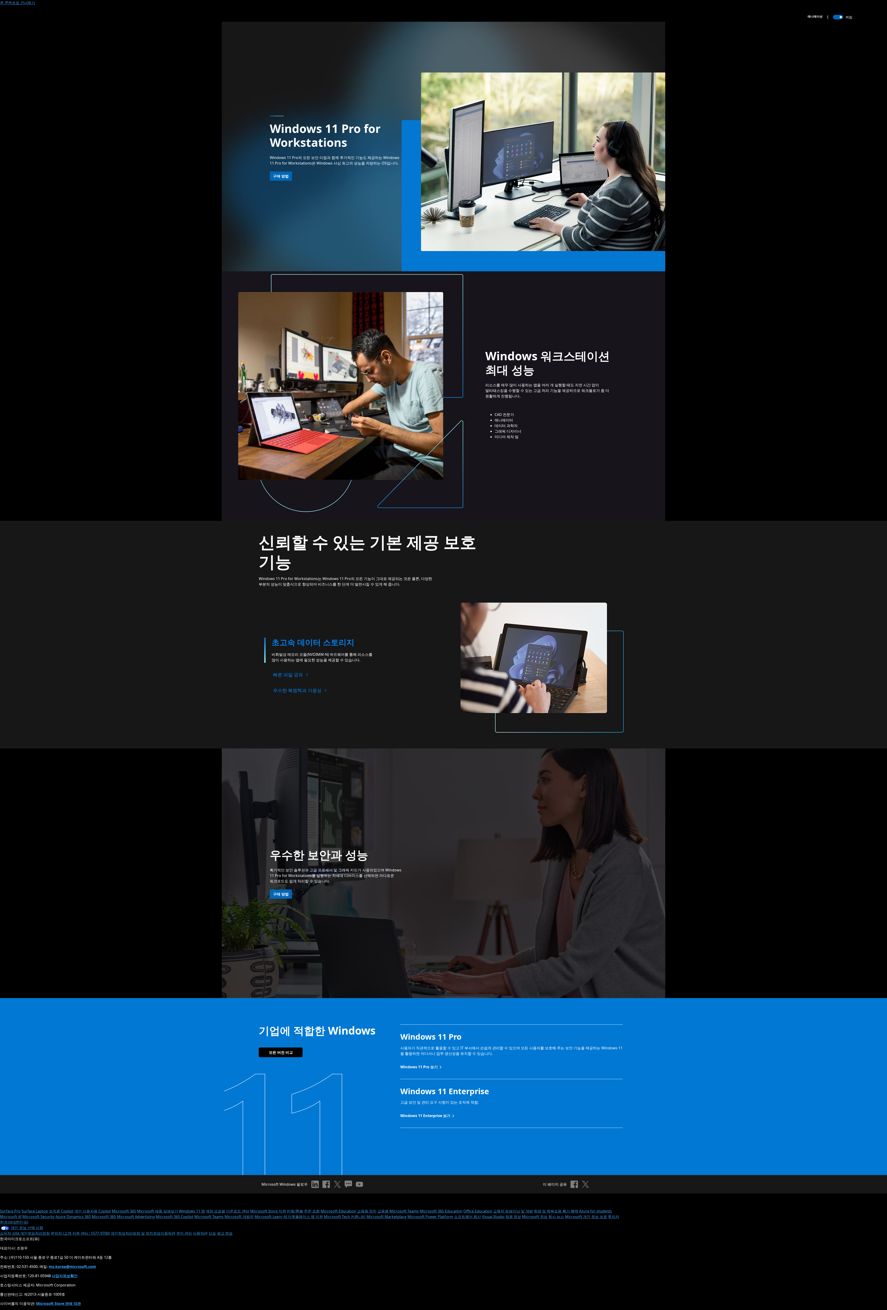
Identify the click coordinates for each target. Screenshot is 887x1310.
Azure (60, 1216)
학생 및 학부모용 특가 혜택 (556, 1211)
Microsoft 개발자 (239, 1216)
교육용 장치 (367, 1211)
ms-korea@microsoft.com (72, 1266)
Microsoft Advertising (136, 1216)
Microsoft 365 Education (441, 1211)
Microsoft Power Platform (430, 1216)
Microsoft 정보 (534, 1216)
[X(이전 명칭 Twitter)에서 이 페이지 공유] (585, 1184)
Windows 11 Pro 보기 (419, 1066)
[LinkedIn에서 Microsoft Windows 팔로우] (315, 1184)
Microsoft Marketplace (387, 1216)
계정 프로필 (215, 1211)
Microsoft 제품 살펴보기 (157, 1211)
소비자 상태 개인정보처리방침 (25, 1233)
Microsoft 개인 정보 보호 (586, 1216)
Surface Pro (10, 1211)
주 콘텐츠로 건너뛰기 (17, 2)
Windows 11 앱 (192, 1211)
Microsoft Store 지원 (268, 1211)
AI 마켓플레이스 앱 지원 (303, 1216)
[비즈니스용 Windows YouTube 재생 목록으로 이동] (359, 1184)
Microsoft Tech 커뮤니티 (345, 1216)
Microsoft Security (38, 1216)
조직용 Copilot (61, 1211)
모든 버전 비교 (281, 1052)
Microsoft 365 (124, 1211)
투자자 (613, 1216)
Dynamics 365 (79, 1216)
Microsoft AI (10, 1216)
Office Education (477, 1211)
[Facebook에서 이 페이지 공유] (574, 1184)
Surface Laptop (34, 1211)
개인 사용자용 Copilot (92, 1211)
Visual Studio (493, 1216)
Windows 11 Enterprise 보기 (425, 1115)
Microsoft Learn (269, 1216)
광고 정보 (225, 1233)
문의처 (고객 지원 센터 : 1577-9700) (80, 1233)
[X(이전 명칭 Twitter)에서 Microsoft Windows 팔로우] (337, 1184)
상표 (212, 1233)
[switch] (838, 17)
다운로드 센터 (237, 1211)
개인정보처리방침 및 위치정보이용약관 (143, 1233)
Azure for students (595, 1211)
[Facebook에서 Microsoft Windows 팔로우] (326, 1184)
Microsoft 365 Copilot (174, 1216)
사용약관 (200, 1233)
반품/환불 (295, 1211)
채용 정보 (513, 1216)
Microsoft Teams (209, 1216)
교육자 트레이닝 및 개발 (513, 1211)
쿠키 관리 (184, 1233)
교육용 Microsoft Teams (398, 1211)
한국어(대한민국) (14, 1222)
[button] (314, 643)
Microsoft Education (338, 1211)
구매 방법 (281, 176)
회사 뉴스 (556, 1216)
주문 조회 (312, 1211)
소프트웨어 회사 (467, 1216)
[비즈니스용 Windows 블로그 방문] (348, 1184)
